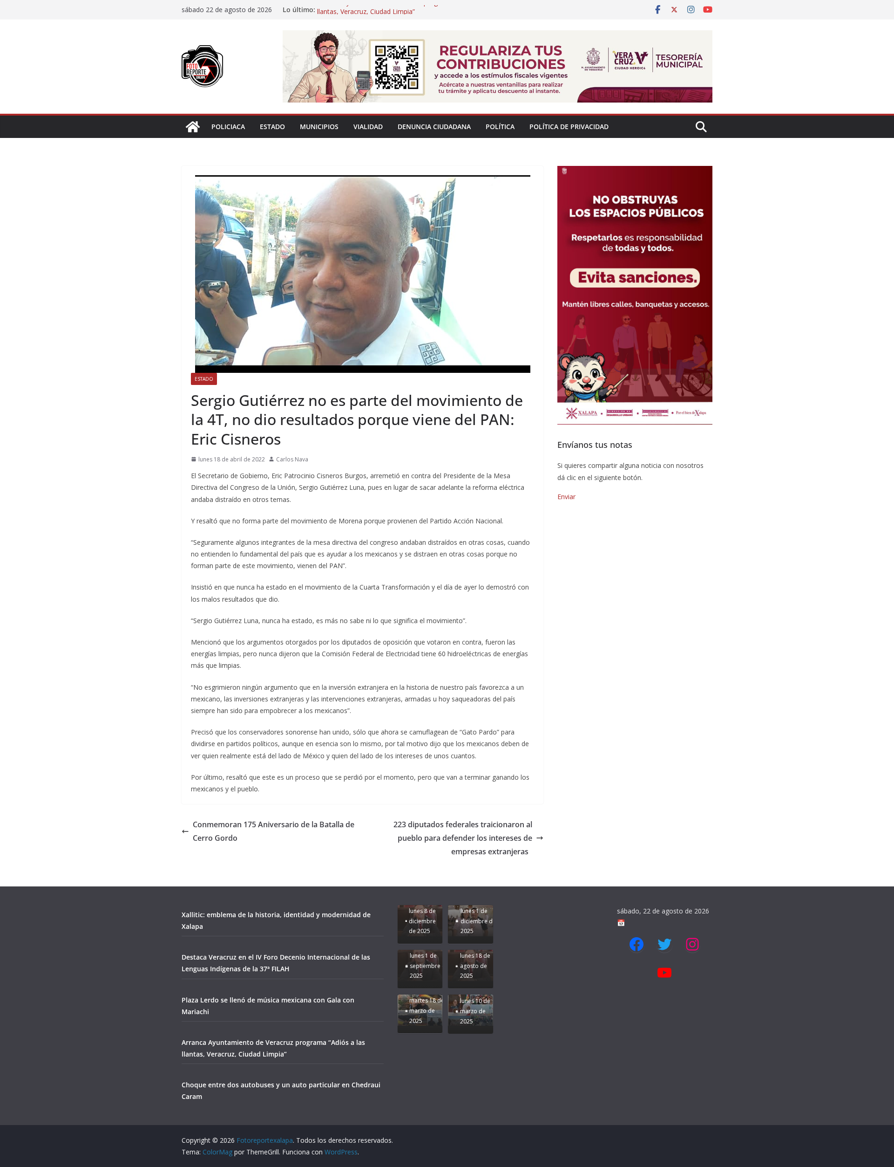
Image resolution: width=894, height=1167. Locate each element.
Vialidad (368, 126)
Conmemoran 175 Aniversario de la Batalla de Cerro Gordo (273, 831)
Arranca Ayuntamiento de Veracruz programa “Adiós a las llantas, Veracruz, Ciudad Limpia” (403, 14)
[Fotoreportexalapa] (193, 127)
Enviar (566, 496)
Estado (272, 126)
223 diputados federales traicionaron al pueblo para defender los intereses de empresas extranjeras (462, 838)
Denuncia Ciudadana (434, 126)
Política (500, 126)
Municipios (319, 126)
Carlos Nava (292, 459)
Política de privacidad (569, 126)
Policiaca (228, 126)
